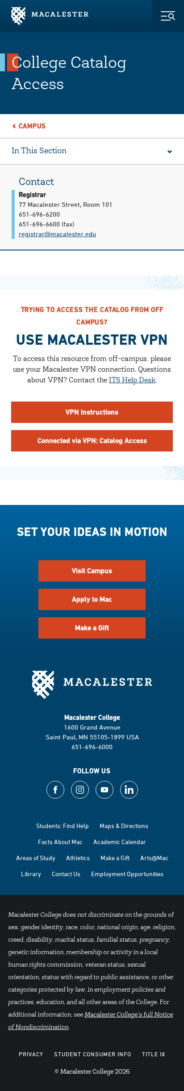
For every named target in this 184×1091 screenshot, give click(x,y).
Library (31, 874)
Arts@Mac (154, 857)
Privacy (31, 1054)
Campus (32, 126)
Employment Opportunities (127, 874)
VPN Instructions (92, 412)
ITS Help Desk (132, 380)
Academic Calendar (119, 841)
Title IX (153, 1054)
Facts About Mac (60, 841)
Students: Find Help (62, 825)
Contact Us (66, 874)
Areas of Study (35, 857)
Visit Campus (92, 570)
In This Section (39, 152)
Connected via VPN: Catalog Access (92, 440)
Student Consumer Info (92, 1054)
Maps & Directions (124, 825)
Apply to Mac (92, 599)
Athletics (78, 857)
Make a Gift (92, 627)
